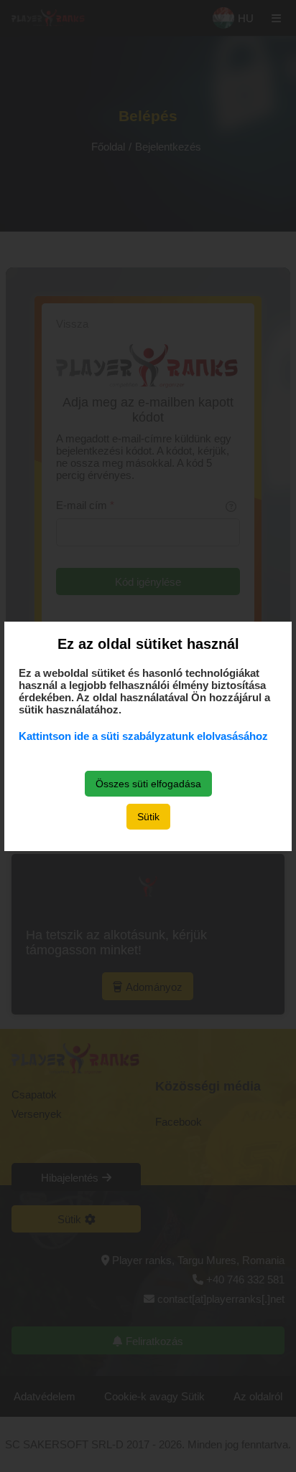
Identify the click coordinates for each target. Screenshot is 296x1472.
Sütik (148, 816)
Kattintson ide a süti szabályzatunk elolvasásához (143, 736)
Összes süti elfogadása (148, 783)
